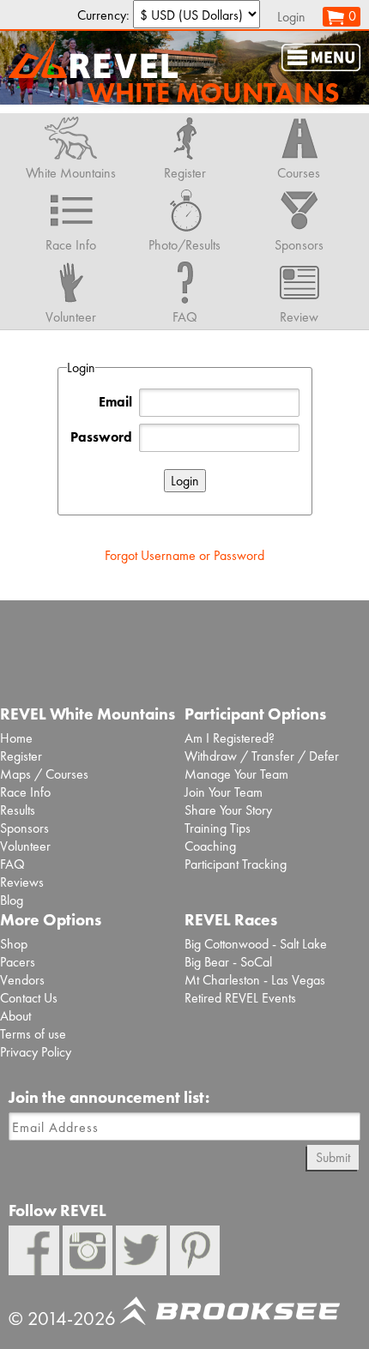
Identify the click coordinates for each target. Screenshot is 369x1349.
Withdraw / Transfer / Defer (261, 756)
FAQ (12, 864)
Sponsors (24, 828)
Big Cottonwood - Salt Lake (255, 944)
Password (101, 437)
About (15, 1016)
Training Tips (217, 828)
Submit (333, 1157)
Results (17, 810)
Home (16, 738)
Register (21, 756)
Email (115, 402)
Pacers (17, 962)
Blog (11, 900)
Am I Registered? (229, 738)
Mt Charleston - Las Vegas (254, 980)
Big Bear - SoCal (228, 962)
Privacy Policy (35, 1052)
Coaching (210, 846)
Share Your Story (228, 810)
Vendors (22, 980)
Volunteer (25, 846)
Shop (13, 944)
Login (291, 17)
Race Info (25, 792)
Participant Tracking (235, 864)
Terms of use (33, 1034)
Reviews (22, 882)
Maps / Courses (44, 774)
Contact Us (28, 998)
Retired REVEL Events (240, 998)
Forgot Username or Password (184, 555)
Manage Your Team (236, 774)
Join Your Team (223, 792)
